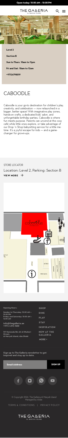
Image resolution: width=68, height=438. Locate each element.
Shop (42, 308)
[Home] (34, 11)
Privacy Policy (50, 405)
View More (14, 175)
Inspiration (47, 327)
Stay (42, 322)
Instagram (29, 380)
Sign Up (55, 364)
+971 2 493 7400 (11, 326)
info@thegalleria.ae (13, 323)
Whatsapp (41, 380)
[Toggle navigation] (62, 11)
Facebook (18, 380)
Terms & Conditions (21, 405)
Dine (42, 313)
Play (42, 317)
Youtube (52, 380)
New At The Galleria (46, 333)
